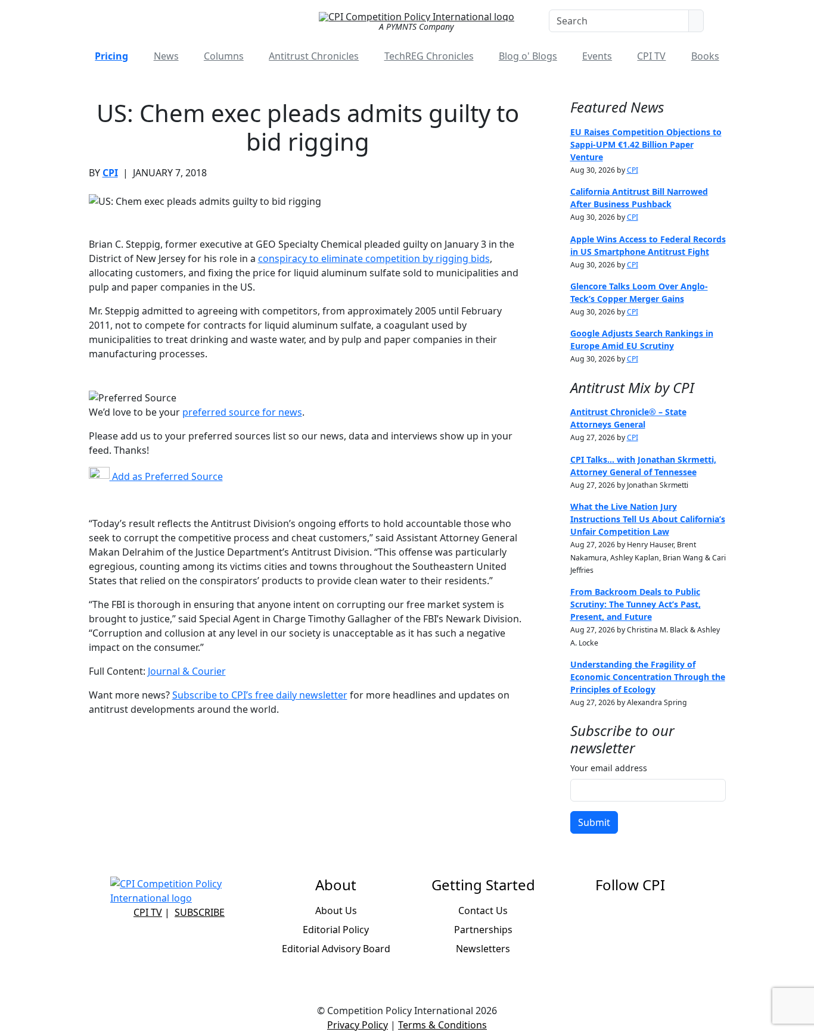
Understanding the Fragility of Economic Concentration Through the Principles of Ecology (647, 677)
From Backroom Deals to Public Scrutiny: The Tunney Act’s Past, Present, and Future (635, 604)
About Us (336, 910)
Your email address (608, 768)
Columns (224, 56)
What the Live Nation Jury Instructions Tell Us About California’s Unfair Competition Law (647, 519)
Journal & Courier (187, 671)
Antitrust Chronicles (314, 56)
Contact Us (483, 910)
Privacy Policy (357, 1024)
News (166, 56)
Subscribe (200, 912)
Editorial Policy (336, 929)
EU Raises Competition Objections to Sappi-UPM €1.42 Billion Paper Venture (646, 144)
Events (597, 56)
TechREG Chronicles (429, 56)
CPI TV (651, 56)
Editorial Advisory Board (336, 948)
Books (705, 56)
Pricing (111, 56)
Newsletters (483, 948)
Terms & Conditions (442, 1024)
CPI (110, 172)
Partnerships (483, 929)
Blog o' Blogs (528, 56)
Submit (594, 822)
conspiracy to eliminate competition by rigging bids (374, 258)
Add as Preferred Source (166, 476)
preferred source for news (242, 412)
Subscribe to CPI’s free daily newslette (257, 694)
